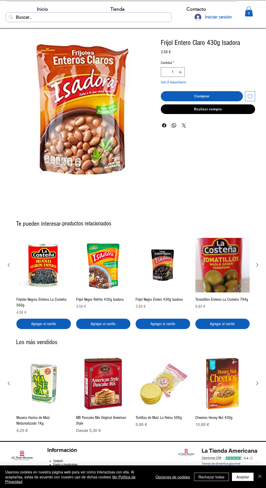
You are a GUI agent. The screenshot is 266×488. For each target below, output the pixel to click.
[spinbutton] (172, 72)
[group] (133, 283)
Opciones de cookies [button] (173, 476)
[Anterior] (9, 265)
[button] (249, 11)
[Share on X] (184, 125)
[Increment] (180, 72)
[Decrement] (165, 72)
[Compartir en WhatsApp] (174, 125)
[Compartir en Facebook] (164, 125)
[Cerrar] (260, 477)
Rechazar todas (211, 476)
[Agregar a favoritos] (250, 96)
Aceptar (242, 476)
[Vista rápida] (43, 265)
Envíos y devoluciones (65, 464)
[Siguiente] (257, 265)
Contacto (58, 461)
